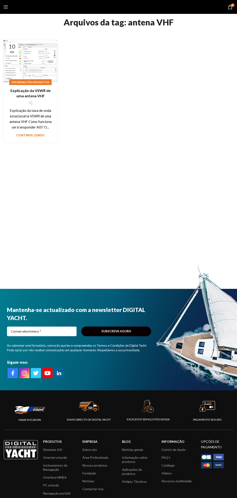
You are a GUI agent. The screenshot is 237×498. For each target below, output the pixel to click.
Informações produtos (30, 82)
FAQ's (166, 457)
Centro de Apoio (174, 450)
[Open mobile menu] (5, 7)
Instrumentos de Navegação (55, 467)
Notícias (88, 481)
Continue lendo (30, 135)
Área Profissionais (95, 457)
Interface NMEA (55, 477)
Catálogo (168, 465)
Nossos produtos (94, 465)
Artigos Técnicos (134, 481)
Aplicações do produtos (132, 471)
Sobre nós (89, 450)
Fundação (89, 473)
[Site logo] (118, 6)
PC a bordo (51, 485)
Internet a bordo (55, 457)
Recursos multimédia (177, 481)
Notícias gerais (132, 450)
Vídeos (167, 473)
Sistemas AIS (52, 450)
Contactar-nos (93, 489)
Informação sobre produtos (134, 459)
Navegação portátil (56, 493)
